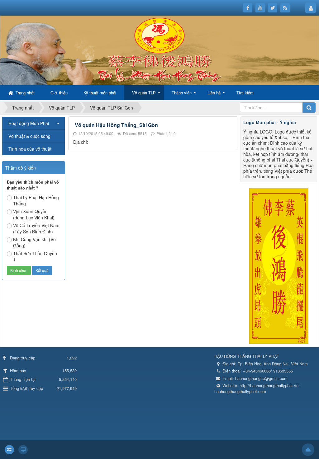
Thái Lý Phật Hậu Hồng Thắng (36, 200)
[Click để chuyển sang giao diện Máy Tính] (23, 449)
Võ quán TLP (144, 93)
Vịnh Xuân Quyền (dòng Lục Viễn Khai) (34, 214)
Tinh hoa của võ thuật (29, 149)
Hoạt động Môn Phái (28, 123)
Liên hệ (214, 93)
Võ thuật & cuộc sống (29, 136)
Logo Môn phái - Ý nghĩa (269, 122)
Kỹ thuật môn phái (99, 93)
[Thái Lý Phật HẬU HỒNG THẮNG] (159, 50)
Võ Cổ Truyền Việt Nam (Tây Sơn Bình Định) (36, 228)
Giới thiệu (59, 93)
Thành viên (182, 93)
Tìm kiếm (245, 93)
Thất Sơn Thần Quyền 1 (35, 256)
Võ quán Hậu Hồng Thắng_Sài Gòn (116, 125)
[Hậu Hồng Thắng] (278, 265)
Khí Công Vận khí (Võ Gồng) (34, 242)
